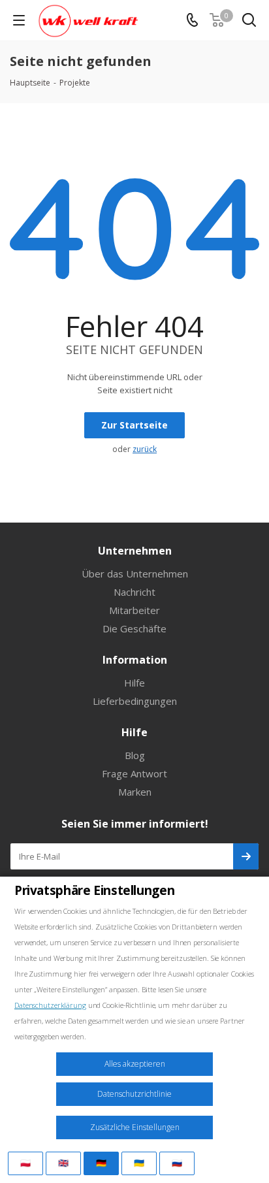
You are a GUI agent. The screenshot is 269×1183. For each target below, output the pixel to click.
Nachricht (134, 591)
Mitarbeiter (134, 610)
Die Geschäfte (134, 628)
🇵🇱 (25, 1163)
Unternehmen (135, 550)
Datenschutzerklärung (50, 1005)
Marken (134, 791)
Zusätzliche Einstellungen (135, 1127)
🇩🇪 (101, 1163)
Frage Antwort (134, 773)
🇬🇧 (63, 1163)
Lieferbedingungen (135, 700)
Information (135, 660)
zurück (145, 449)
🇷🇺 (177, 1163)
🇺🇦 (139, 1163)
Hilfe (134, 682)
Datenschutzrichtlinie (134, 1093)
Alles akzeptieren (134, 1063)
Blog (135, 755)
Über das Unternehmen (135, 573)
